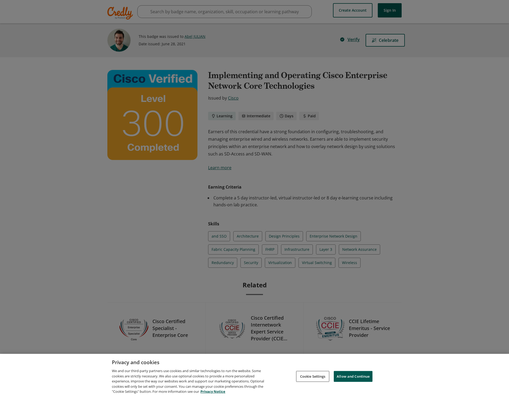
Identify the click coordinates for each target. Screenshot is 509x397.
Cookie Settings (313, 376)
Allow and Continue (353, 376)
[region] (254, 375)
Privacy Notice (212, 391)
